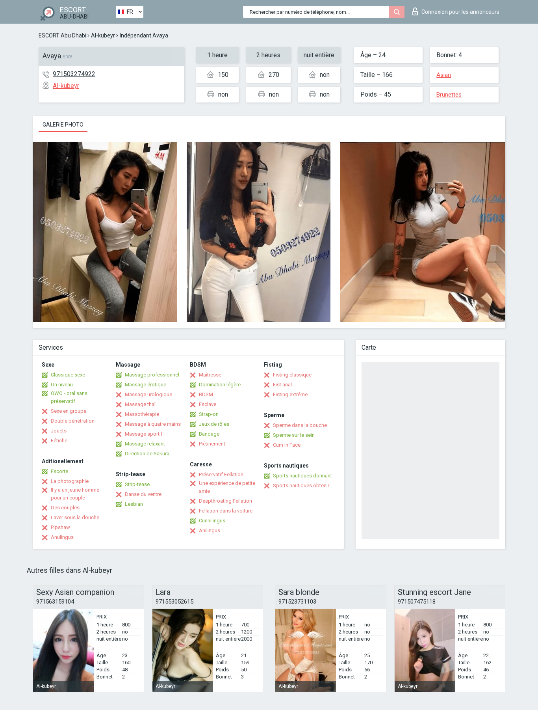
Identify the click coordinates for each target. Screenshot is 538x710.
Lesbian (134, 504)
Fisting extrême (290, 394)
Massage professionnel (152, 375)
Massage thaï (140, 404)
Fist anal (282, 385)
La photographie (70, 481)
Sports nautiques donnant (302, 476)
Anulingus (62, 537)
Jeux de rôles (214, 424)
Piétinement (212, 444)
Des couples (65, 508)
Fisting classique (292, 375)
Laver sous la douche (75, 517)
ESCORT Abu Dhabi (62, 35)
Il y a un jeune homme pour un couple (75, 494)
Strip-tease (137, 484)
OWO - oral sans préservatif (69, 397)
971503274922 (74, 74)
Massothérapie (142, 414)
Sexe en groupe (68, 411)
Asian (443, 74)
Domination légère (220, 385)
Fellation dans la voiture (225, 511)
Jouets (59, 431)
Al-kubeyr (103, 35)
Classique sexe (68, 375)
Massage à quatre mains (153, 424)
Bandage (209, 434)
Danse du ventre (143, 494)
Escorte (59, 471)
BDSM (206, 394)
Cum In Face (287, 445)
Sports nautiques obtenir (301, 485)
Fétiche (59, 441)
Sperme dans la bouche (300, 425)
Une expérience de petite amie (227, 487)
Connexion (460, 12)
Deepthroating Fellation (225, 501)
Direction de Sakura (147, 454)
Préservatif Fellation (221, 474)
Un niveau (62, 385)
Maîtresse (210, 375)
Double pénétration (73, 421)
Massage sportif (144, 434)
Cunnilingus (212, 521)
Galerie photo (63, 124)
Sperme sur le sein (294, 435)
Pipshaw (60, 527)
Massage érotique (145, 385)
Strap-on (209, 414)
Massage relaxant (145, 444)
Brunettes (449, 94)
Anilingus (209, 530)
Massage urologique (148, 394)
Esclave (207, 404)
